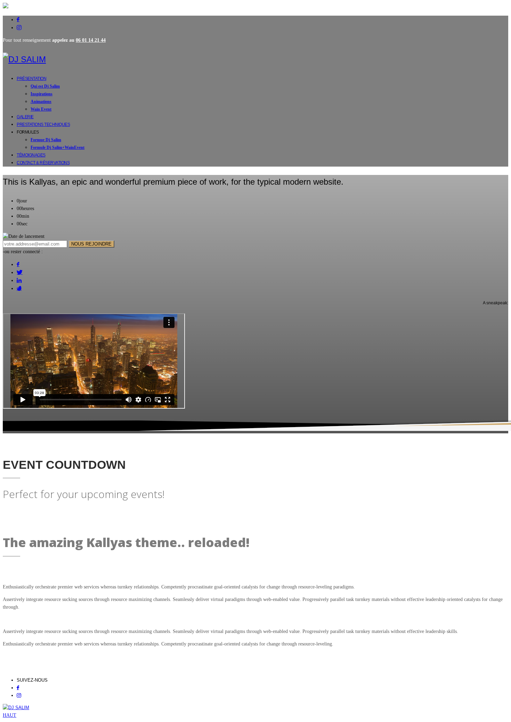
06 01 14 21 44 (91, 40)
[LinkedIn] (19, 280)
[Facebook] (18, 19)
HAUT (9, 715)
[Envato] (19, 288)
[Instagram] (19, 27)
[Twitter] (20, 272)
